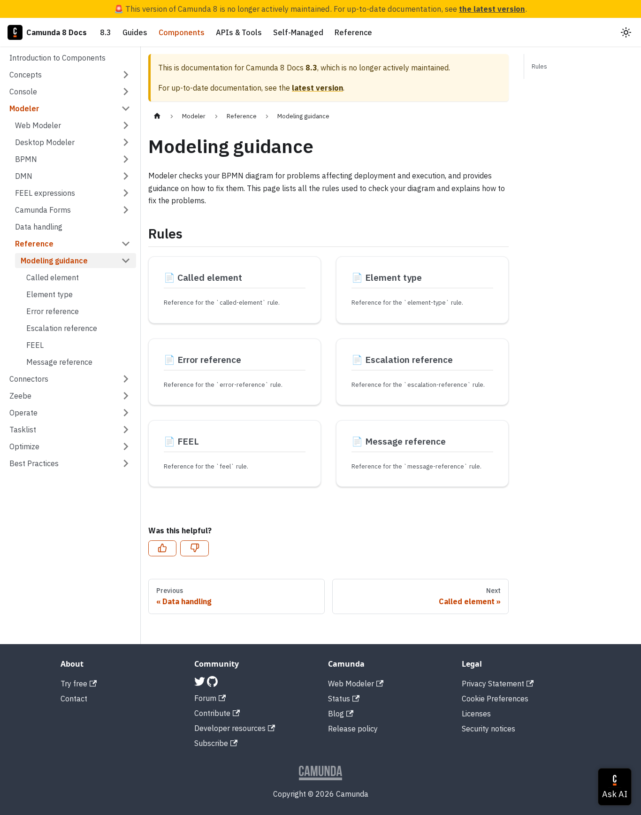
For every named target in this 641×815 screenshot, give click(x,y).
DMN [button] (23, 176)
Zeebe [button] (20, 395)
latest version (317, 87)
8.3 (105, 32)
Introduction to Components (57, 57)
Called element (52, 277)
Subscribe (211, 743)
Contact (74, 698)
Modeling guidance (54, 260)
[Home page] (157, 116)
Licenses (476, 713)
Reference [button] (34, 243)
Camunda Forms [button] (43, 210)
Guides (134, 32)
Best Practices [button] (34, 463)
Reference (353, 32)
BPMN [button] (26, 159)
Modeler (24, 108)
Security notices (488, 728)
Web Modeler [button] (38, 125)
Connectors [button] (28, 379)
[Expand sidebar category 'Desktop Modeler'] (125, 142)
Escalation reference (61, 328)
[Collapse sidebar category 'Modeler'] (125, 108)
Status (339, 698)
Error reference (52, 311)
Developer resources (230, 728)
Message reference (59, 362)
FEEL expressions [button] (45, 193)
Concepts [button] (25, 74)
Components (182, 32)
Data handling (38, 226)
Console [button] (23, 91)
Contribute (212, 713)
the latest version (492, 9)
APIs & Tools (239, 32)
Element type (49, 294)
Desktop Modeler (45, 142)
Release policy (353, 728)
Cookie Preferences (495, 698)
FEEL (35, 345)
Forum (205, 698)
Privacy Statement (493, 683)
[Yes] (162, 548)
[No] (194, 548)
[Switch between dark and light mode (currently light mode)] (625, 32)
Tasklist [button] (22, 429)
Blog (336, 713)
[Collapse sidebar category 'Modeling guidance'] (125, 260)
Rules (539, 66)
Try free (74, 683)
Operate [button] (23, 412)
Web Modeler (351, 683)
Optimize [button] (24, 446)
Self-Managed (298, 32)
